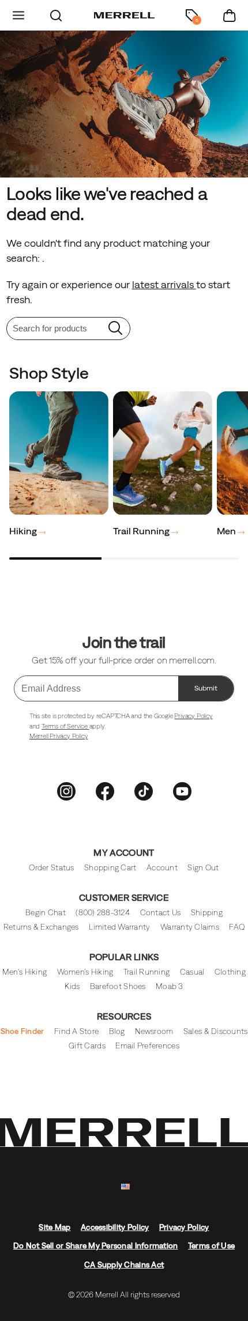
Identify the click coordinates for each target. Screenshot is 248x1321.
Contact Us (160, 912)
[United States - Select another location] (125, 1187)
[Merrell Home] (124, 15)
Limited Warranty (119, 927)
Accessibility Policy (115, 1227)
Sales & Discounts (215, 1031)
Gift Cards (87, 1045)
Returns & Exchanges (41, 927)
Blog (117, 1031)
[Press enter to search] (115, 328)
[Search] (56, 15)
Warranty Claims (189, 927)
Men (227, 531)
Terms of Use (211, 1245)
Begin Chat (45, 912)
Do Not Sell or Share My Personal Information (95, 1245)
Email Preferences (147, 1045)
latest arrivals (164, 284)
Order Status (51, 867)
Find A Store (76, 1031)
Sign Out (203, 867)
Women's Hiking (85, 972)
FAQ (237, 927)
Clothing (230, 972)
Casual (192, 972)
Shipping (207, 912)
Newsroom (154, 1031)
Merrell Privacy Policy (58, 736)
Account (162, 867)
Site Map (54, 1227)
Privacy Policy (193, 715)
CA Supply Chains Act (124, 1264)
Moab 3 (169, 986)
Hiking (24, 531)
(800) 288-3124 (103, 912)
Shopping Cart (110, 867)
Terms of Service (65, 726)
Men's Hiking (24, 972)
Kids (72, 986)
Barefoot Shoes (118, 986)
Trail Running (142, 531)
